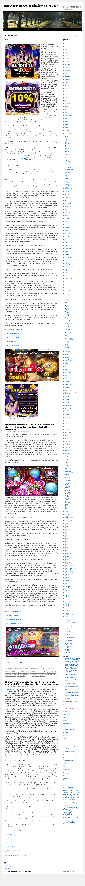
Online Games (47, 30)
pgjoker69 (67, 282)
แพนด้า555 (67, 647)
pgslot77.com (67, 290)
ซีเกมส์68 (66, 463)
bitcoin (66, 96)
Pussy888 (66, 317)
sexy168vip (67, 347)
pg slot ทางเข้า (68, 263)
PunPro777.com (68, 311)
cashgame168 (67, 107)
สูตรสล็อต (67, 582)
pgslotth (66, 296)
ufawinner (67, 439)
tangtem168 (67, 399)
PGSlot (66, 284)
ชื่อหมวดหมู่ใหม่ (68, 460)
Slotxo (66, 380)
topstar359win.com (68, 413)
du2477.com (67, 122)
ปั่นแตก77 (67, 498)
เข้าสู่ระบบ (7, 864)
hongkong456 (67, 166)
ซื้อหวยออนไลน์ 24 (68, 466)
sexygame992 (67, 357)
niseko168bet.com (68, 238)
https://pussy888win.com (68, 760)
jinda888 (66, 176)
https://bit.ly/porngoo (10, 835)
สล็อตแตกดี (67, 576)
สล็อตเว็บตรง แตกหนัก (69, 565)
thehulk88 (66, 407)
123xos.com (67, 40)
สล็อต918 (66, 544)
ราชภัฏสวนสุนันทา (69, 517)
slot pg (66, 369)
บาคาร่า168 (67, 490)
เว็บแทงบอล (67, 638)
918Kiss (66, 57)
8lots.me (66, 55)
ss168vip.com (67, 387)
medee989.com (67, 229)
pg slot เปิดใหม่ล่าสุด (69, 265)
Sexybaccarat (67, 351)
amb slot (66, 75)
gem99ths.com (67, 154)
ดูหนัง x (9, 689)
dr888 (66, 118)
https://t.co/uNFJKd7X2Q (46, 349)
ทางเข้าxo (67, 484)
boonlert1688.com (68, 102)
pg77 (66, 275)
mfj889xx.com (67, 230)
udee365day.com (68, 419)
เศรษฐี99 (43, 674)
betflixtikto (67, 88)
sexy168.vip (67, 345)
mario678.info (67, 226)
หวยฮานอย (67, 595)
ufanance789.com (68, 436)
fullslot (66, 142)
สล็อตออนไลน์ (37, 667)
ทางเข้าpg (67, 483)
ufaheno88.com (68, 432)
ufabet (66, 428)
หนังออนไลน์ (35, 670)
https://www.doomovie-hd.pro (69, 743)
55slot (66, 52)
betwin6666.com (68, 93)
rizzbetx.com (67, 327)
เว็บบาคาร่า (32, 673)
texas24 (66, 404)
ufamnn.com (67, 433)
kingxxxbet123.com (68, 188)
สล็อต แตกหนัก (68, 529)
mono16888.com (68, 236)
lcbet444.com (67, 194)
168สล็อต (66, 45)
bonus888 (66, 100)
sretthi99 (66, 386)
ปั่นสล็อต (66, 495)
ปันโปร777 (67, 499)
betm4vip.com (67, 90)
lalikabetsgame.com (68, 193)
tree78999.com (67, 417)
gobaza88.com (67, 157)
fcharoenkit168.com (68, 133)
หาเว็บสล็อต (12, 671)
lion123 (66, 196)
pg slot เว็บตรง (68, 266)
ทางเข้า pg (67, 481)
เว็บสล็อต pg (54, 673)
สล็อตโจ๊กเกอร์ (15, 670)
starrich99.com (67, 393)
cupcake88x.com (68, 115)
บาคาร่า (66, 489)
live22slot (19, 611)
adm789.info (67, 67)
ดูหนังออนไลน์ (68, 471)
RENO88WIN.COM (69, 323)
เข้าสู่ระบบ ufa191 (68, 601)
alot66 (66, 72)
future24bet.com (68, 151)
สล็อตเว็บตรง (48, 667)
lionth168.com (67, 197)
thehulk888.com (68, 408)
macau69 (66, 220)
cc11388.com (67, 110)
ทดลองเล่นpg (67, 477)
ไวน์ (24, 676)
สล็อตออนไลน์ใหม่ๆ (67, 811)
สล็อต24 (66, 532)
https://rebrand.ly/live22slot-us (13, 619)
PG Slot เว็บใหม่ (68, 267)
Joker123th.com (68, 182)
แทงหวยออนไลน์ (53, 674)
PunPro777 (67, 309)
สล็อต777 (66, 540)
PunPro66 (67, 306)
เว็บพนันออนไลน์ (42, 673)
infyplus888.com (68, 173)
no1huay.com (67, 241)
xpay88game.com (68, 453)
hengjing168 (67, 163)
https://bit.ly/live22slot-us (11, 615)
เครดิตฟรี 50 (32, 671)
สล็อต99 (66, 547)
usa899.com (67, 442)
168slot (66, 43)
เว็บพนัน (37, 673)
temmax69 (67, 402)
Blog (11, 30)
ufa (65, 420)
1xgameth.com (67, 51)
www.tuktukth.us (68, 450)
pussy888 (65, 726)
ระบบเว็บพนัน (67, 514)
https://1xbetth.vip (66, 734)
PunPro (66, 305)
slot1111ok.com (68, 372)
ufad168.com (67, 430)
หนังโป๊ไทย (65, 732)
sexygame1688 (67, 356)
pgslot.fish (67, 287)
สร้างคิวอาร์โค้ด (68, 523)
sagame (66, 333)
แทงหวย (47, 674)
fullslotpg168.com (68, 148)
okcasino (66, 242)
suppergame (67, 396)
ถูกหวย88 (67, 475)
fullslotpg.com (67, 146)
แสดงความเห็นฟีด (9, 867)
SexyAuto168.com (68, 350)
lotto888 (66, 209)
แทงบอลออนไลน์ (68, 643)
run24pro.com (67, 330)
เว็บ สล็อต (47, 671)
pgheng (66, 279)
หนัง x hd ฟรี (21, 855)
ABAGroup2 (67, 64)
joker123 (65, 711)
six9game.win (67, 363)
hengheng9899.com (68, 161)
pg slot (64, 737)
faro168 (66, 131)
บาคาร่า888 (73, 799)
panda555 (66, 256)
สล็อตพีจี (32, 667)
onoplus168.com (68, 248)
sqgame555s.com (68, 384)
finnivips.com (67, 136)
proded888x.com (68, 302)
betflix (66, 87)
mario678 (66, 224)
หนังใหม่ (66, 592)
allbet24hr (66, 69)
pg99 (66, 276)
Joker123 (66, 178)
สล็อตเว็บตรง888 (13, 668)
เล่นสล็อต (67, 610)
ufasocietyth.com (68, 438)
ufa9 (65, 426)
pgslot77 (66, 288)
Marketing (40, 30)
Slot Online (67, 368)
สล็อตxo (20, 667)
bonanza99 (67, 99)
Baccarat (66, 81)
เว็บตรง (51, 671)
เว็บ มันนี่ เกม (67, 611)
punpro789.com (68, 312)
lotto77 (66, 208)
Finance (29, 30)
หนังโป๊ (48, 670)
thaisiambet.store (68, 405)
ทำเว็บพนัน (67, 487)
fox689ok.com (67, 140)
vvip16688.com (68, 447)
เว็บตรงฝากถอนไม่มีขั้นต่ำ (23, 673)
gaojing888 (67, 152)
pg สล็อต (66, 269)
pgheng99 (66, 281)
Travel (72, 30)
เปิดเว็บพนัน (38, 671)
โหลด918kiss (20, 676)
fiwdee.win (67, 139)
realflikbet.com (67, 321)
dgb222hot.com (68, 116)
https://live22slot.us (67, 769)
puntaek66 (67, 314)
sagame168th (67, 336)
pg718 (66, 273)
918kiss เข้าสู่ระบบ (68, 58)
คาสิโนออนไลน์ (68, 459)
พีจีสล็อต (66, 505)
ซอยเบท (66, 462)
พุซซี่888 (66, 508)
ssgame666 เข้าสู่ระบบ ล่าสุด (70, 392)
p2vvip (66, 250)
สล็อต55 (66, 535)
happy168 (66, 158)
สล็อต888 (66, 541)
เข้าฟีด (6, 865)
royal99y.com (67, 329)
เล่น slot (43, 671)
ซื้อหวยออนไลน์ (68, 465)
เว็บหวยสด (19, 674)
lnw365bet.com (68, 203)
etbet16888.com (68, 128)
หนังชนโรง (29, 670)
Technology (67, 30)
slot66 (64, 717)
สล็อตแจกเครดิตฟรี (46, 668)
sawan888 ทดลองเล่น (69, 339)
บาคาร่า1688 (66, 801)
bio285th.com (67, 94)
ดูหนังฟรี (65, 772)
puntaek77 (67, 315)
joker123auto (67, 179)
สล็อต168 (66, 531)
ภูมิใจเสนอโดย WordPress (70, 871)
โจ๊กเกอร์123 (8, 676)
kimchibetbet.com (68, 185)
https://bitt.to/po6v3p (10, 341)
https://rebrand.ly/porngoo (12, 847)
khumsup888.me (68, 184)
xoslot (66, 451)
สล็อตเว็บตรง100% (67, 816)
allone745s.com (68, 70)
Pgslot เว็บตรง (68, 285)
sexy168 (66, 344)
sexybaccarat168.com (69, 353)
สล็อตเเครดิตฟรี (68, 571)
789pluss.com (67, 54)
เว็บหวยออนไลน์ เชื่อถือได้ (34, 674)
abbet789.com (67, 66)
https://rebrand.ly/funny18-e (12, 333)
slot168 (66, 375)
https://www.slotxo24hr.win (68, 729)
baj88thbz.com (67, 84)
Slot (65, 366)
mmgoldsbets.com (68, 233)
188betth (66, 48)
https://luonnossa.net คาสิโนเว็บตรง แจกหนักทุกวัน (32, 5)
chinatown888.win (68, 113)
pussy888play (67, 318)
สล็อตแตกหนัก (8, 670)
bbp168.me (67, 85)
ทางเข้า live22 (68, 480)
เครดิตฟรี (27, 671)
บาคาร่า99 (77, 797)
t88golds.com (67, 398)
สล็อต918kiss (67, 546)
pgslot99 (66, 291)
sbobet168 (67, 341)
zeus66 (66, 454)
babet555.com (67, 79)
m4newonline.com (68, 217)
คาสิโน (66, 456)
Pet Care (55, 30)
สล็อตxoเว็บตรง (26, 667)
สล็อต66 (66, 537)
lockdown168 (67, 205)
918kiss (64, 750)
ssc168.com (67, 389)
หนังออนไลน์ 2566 (42, 670)
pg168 (66, 272)
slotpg (66, 378)
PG (65, 260)
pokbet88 (66, 300)
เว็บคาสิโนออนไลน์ (69, 614)
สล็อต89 (66, 543)
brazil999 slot (67, 103)
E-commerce (23, 30)
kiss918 (64, 738)
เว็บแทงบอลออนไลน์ (69, 640)
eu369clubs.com (68, 130)
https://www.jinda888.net (68, 723)
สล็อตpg (16, 667)
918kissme (67, 61)
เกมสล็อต (22, 671)
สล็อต (20, 329)
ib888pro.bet (67, 172)
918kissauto (67, 60)
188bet (66, 46)
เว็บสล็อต (49, 673)
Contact (78, 30)
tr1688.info (67, 414)
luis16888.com (67, 212)
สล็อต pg (66, 526)
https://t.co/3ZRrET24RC (16, 662)
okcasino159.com (68, 244)
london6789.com (68, 206)
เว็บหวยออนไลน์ (25, 674)
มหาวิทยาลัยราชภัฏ (69, 510)
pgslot (53, 68)
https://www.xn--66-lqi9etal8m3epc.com (71, 753)
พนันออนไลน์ (67, 504)
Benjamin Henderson (23, 418)
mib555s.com (67, 232)
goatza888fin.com (68, 155)
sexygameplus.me (68, 359)
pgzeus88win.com (68, 297)
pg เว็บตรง (67, 270)
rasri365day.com (68, 320)
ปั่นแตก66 (67, 496)
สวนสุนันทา (20, 670)
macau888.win (67, 221)
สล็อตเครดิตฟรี (68, 561)
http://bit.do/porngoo (10, 843)
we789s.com (67, 448)
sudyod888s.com (68, 395)
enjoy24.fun (67, 125)
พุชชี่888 (66, 507)
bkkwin (66, 97)
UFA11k (66, 422)
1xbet (66, 49)
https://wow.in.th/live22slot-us (13, 623)
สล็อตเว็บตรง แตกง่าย (68, 714)
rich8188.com (67, 326)
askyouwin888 (67, 76)
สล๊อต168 (66, 820)
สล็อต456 (66, 534)
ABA (66, 63)
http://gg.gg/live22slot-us (11, 658)
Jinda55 (66, 175)
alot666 (66, 73)
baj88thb (66, 82)
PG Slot (66, 262)
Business (16, 30)
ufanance (66, 435)
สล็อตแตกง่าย (54, 668)
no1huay (66, 239)
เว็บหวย (14, 674)
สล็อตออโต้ (43, 667)
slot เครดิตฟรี (67, 371)
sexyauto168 (67, 348)
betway (66, 91)
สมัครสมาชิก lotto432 (69, 520)
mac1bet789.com (68, 218)
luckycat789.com (68, 211)
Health (34, 30)
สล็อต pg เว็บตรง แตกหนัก (70, 528)
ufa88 (66, 423)
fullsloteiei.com (68, 143)
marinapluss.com (68, 223)
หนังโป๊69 (52, 670)
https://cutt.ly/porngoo (11, 839)
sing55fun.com (67, 362)
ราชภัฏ (66, 516)
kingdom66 (67, 187)
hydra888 (66, 170)
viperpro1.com (67, 445)
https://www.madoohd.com (68, 751)
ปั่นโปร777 (67, 501)
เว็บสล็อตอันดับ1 (8, 674)
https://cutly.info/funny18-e (12, 337)
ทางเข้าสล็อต (67, 486)
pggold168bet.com (68, 278)
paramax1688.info (68, 257)
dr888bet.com (67, 119)
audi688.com (67, 78)
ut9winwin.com (68, 444)
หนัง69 (25, 670)
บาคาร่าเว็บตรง (68, 493)
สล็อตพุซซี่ (67, 556)
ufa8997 (66, 425)
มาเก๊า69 (66, 511)
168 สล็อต (67, 42)
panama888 (67, 251)
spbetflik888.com (68, 383)
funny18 (66, 149)
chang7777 (67, 112)
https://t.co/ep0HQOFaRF (14, 851)
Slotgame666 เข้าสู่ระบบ (69, 377)
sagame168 (67, 335)
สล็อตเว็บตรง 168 (68, 564)
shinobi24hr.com (68, 360)
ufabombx (67, 429)
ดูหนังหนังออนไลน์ (68, 469)
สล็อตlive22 (11, 667)
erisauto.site (67, 127)
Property (61, 30)
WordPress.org (8, 868)
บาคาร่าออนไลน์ (68, 492)
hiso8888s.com (68, 164)
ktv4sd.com (67, 191)
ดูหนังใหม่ (67, 474)
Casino (66, 109)
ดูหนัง (66, 468)
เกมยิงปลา (18, 671)
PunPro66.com (67, 308)
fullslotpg (66, 145)
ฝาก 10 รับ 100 (68, 502)
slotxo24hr (67, 381)
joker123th (67, 181)
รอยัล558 (66, 513)
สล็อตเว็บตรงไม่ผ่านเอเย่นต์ (23, 668)
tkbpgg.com (67, 411)
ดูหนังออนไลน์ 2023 (69, 472)
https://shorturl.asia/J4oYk (12, 345)
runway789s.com (68, 332)
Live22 (66, 200)
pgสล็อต (66, 299)
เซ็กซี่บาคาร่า (65, 822)
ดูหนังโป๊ (18, 831)
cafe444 (66, 106)
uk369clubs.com (68, 441)
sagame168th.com (68, 338)
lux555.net (67, 214)
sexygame (66, 354)
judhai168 (65, 720)
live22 (19, 440)
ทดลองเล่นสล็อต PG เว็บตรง (71, 478)
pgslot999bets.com (68, 294)
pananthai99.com (68, 253)
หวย (8, 671)
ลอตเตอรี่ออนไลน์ (68, 519)
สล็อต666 (66, 538)
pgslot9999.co (67, 293)
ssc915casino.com (68, 390)
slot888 (64, 722)
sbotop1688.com (68, 342)
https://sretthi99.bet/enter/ (69, 167)
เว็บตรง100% (8, 673)
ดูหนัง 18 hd (36, 693)
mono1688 (67, 235)
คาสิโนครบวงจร (68, 457)
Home (6, 30)
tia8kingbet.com (68, 410)
